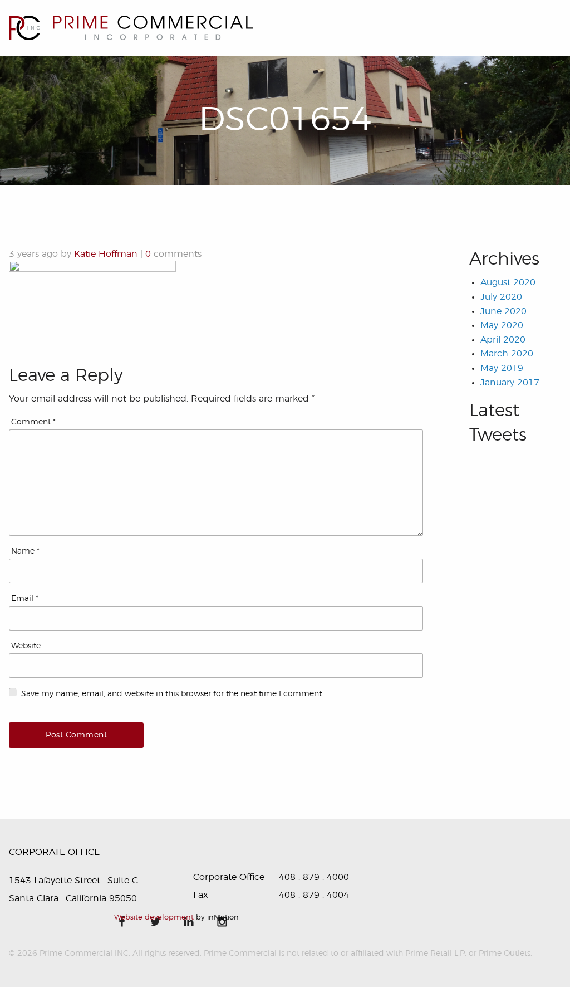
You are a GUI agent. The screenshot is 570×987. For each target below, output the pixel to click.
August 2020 (507, 282)
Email (24, 599)
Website (26, 646)
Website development (154, 917)
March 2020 (506, 353)
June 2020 (503, 311)
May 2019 (501, 368)
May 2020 (501, 325)
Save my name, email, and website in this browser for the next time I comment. (172, 694)
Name (25, 551)
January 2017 (509, 382)
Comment (33, 422)
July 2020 (501, 296)
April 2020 (502, 339)
